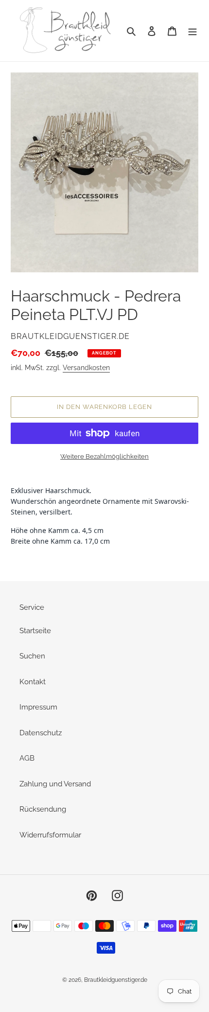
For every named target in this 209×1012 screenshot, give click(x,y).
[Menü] (192, 30)
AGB (27, 758)
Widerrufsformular (50, 835)
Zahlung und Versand (55, 784)
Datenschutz (40, 732)
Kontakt (32, 681)
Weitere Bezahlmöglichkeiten (104, 456)
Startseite (35, 630)
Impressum (38, 707)
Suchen (32, 656)
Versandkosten (86, 368)
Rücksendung (42, 809)
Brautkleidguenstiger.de (115, 979)
